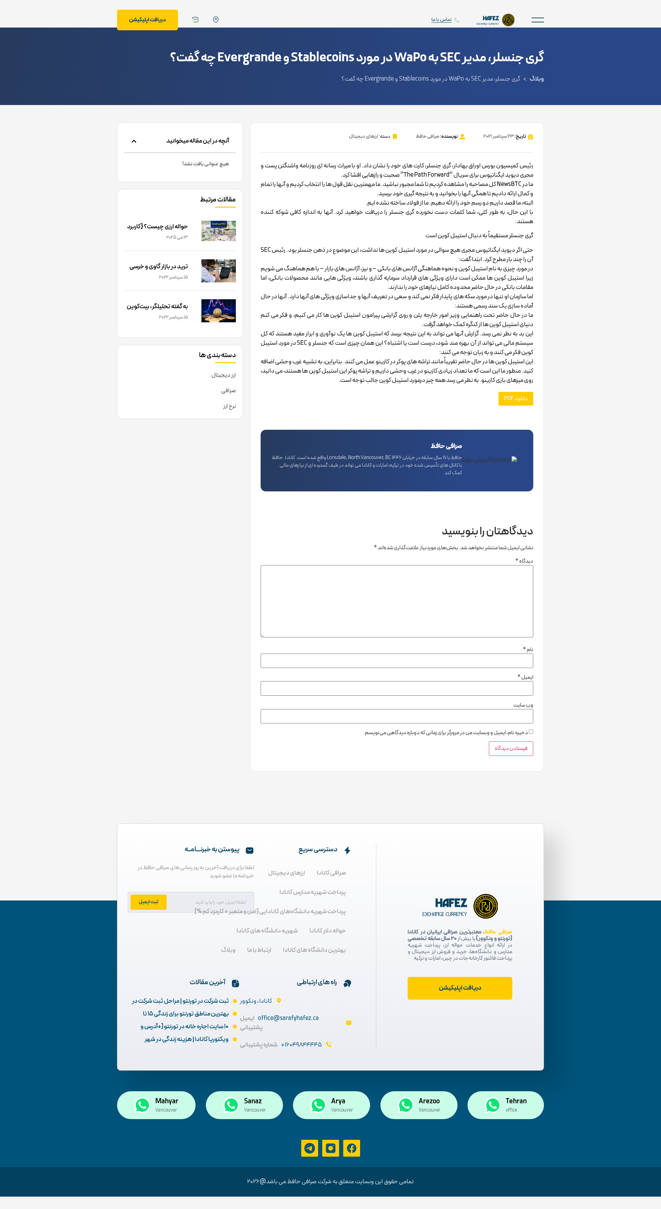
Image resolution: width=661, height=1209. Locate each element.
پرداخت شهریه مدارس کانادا (313, 892)
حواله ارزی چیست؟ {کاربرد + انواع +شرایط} (157, 231)
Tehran (516, 1101)
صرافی (228, 390)
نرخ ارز (229, 406)
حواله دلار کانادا (327, 931)
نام (528, 650)
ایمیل (525, 677)
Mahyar (166, 1101)
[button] (538, 20)
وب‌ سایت (523, 705)
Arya (338, 1101)
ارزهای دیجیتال (363, 136)
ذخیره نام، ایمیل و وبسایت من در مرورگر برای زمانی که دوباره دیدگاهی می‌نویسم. (446, 733)
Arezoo (429, 1101)
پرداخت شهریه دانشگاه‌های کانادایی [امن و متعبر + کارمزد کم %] (270, 911)
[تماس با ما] (456, 20)
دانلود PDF (516, 399)
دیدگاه (524, 561)
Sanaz (253, 1101)
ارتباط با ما (259, 950)
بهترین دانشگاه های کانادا (314, 950)
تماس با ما (441, 20)
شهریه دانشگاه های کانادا (267, 931)
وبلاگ (536, 79)
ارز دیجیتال (223, 375)
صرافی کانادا (331, 873)
